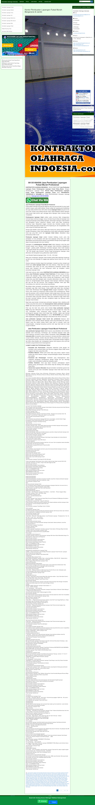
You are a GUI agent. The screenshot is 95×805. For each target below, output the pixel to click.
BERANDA (22, 1)
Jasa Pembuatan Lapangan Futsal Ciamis (40, 780)
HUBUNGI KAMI (47, 1)
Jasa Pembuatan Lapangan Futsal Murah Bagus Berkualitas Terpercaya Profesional (41, 772)
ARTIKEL (40, 1)
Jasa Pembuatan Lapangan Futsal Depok (58, 777)
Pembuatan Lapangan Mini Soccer (86, 126)
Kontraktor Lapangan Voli (7, 15)
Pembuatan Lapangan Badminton (80, 120)
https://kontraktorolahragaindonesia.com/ (81, 43)
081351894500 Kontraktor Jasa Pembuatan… (82, 97)
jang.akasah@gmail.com (78, 16)
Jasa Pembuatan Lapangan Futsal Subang (62, 783)
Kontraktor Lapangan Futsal (7, 7)
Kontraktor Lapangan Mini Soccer (9, 20)
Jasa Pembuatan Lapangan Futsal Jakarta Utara (55, 776)
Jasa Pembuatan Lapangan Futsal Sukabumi (33, 784)
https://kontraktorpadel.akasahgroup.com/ (81, 51)
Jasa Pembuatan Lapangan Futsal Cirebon (49, 785)
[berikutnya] (67, 790)
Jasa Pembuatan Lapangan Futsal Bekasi (44, 777)
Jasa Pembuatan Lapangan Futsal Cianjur (54, 780)
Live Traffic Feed (83, 91)
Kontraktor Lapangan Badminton (8, 18)
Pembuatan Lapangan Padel (81, 124)
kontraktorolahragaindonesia (79, 33)
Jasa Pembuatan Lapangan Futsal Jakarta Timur (39, 776)
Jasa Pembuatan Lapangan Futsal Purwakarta (47, 783)
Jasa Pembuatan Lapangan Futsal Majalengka (57, 782)
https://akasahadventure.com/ (79, 50)
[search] (91, 2)
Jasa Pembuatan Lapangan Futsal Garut (40, 781)
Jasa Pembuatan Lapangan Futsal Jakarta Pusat (48, 775)
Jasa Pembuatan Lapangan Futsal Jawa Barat (36, 779)
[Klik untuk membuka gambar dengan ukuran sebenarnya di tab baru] (47, 96)
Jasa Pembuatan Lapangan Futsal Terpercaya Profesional (41, 773)
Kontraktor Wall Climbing (7, 31)
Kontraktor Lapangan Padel (7, 26)
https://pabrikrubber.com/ (78, 44)
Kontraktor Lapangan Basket (8, 10)
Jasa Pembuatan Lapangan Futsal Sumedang (48, 784)
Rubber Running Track (6, 28)
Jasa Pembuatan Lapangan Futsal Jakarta (58, 773)
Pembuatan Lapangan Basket (82, 119)
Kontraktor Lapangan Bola (7, 23)
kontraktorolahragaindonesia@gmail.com (81, 14)
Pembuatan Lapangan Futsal (81, 117)
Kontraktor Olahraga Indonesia (10, 1)
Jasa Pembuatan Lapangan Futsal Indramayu (55, 781)
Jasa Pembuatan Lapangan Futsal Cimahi (35, 785)
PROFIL (27, 1)
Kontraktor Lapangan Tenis (7, 12)
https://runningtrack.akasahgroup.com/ (81, 45)
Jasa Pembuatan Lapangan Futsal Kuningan (42, 782)
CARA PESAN (34, 1)
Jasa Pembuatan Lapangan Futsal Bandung (51, 779)
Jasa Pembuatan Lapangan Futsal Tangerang (45, 778)
